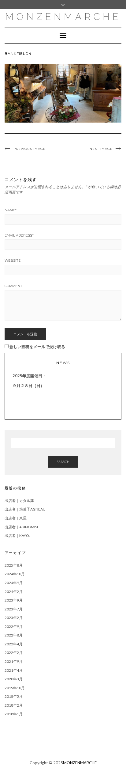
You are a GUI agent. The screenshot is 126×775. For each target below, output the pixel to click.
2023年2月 (14, 617)
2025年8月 (14, 565)
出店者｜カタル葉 (19, 500)
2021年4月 (14, 670)
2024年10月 (15, 574)
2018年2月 (14, 705)
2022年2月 (14, 652)
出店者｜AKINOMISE (22, 527)
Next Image (101, 149)
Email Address (19, 235)
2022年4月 (14, 644)
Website (12, 260)
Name (11, 210)
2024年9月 (14, 582)
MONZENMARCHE (63, 16)
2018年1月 (14, 714)
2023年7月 (14, 609)
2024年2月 (14, 591)
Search (63, 462)
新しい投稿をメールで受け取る (37, 346)
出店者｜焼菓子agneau (25, 509)
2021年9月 (14, 661)
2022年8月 (14, 635)
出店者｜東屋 (16, 518)
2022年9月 (14, 626)
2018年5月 (14, 696)
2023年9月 (14, 600)
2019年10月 (15, 688)
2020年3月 (14, 679)
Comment (13, 286)
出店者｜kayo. (17, 535)
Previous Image (29, 149)
